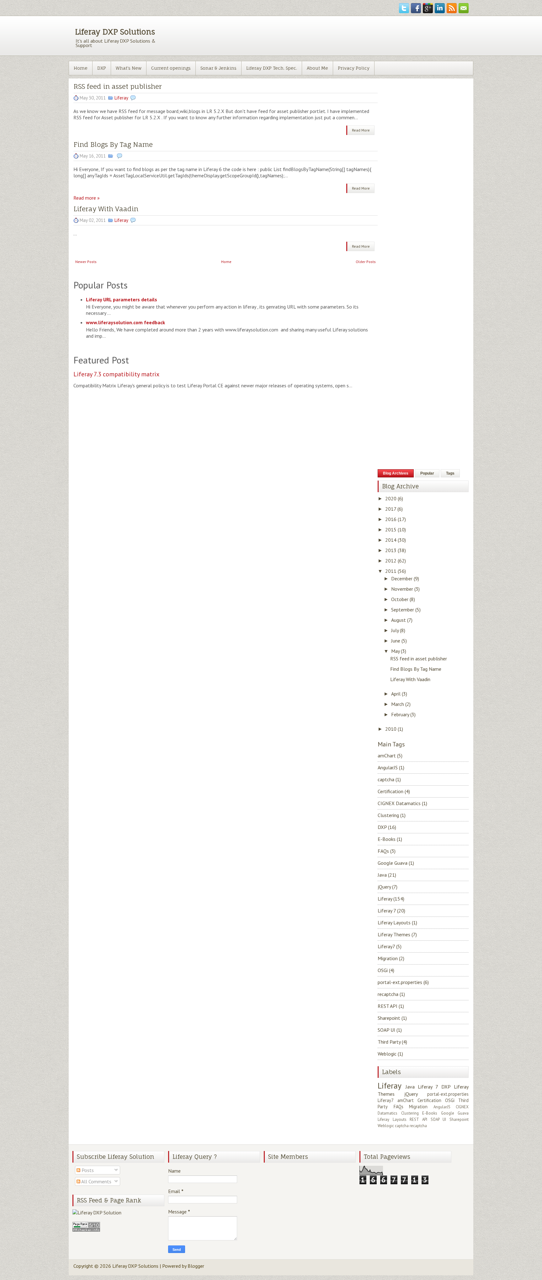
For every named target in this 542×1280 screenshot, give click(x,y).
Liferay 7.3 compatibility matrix (116, 374)
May (395, 651)
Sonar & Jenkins (218, 68)
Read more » (86, 198)
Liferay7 (389, 946)
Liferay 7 (391, 910)
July (395, 630)
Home (81, 68)
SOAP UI (390, 1030)
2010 (390, 729)
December (401, 578)
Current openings (171, 68)
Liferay (121, 98)
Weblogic (390, 1054)
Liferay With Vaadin (105, 209)
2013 (390, 550)
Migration (391, 958)
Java (387, 875)
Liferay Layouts (397, 922)
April (396, 694)
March (397, 704)
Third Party (392, 1042)
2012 (390, 560)
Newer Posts (86, 261)
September (402, 609)
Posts (87, 1170)
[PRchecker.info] (86, 1230)
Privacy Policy (353, 68)
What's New (128, 68)
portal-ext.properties (403, 982)
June (395, 640)
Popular (427, 473)
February (400, 714)
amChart (390, 755)
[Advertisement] (316, 35)
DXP (101, 68)
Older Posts (366, 261)
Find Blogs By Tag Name (113, 144)
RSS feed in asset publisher (418, 658)
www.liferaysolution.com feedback (125, 322)
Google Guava (396, 863)
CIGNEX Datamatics (402, 803)
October (399, 599)
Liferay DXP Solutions (115, 31)
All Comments (95, 1181)
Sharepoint (392, 1018)
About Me (317, 68)
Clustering (392, 815)
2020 (390, 498)
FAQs (387, 851)
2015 (390, 529)
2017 (390, 509)
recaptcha (391, 994)
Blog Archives (395, 473)
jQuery (387, 887)
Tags (450, 473)
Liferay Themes (397, 934)
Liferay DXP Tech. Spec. (271, 68)
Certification (394, 791)
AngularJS (391, 767)
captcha (389, 779)
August (398, 620)
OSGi (386, 970)
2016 (390, 519)
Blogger (196, 1266)
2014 (390, 540)
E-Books (390, 839)
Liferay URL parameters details (121, 299)
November (402, 589)
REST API (391, 1006)
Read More (361, 130)
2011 (390, 571)
